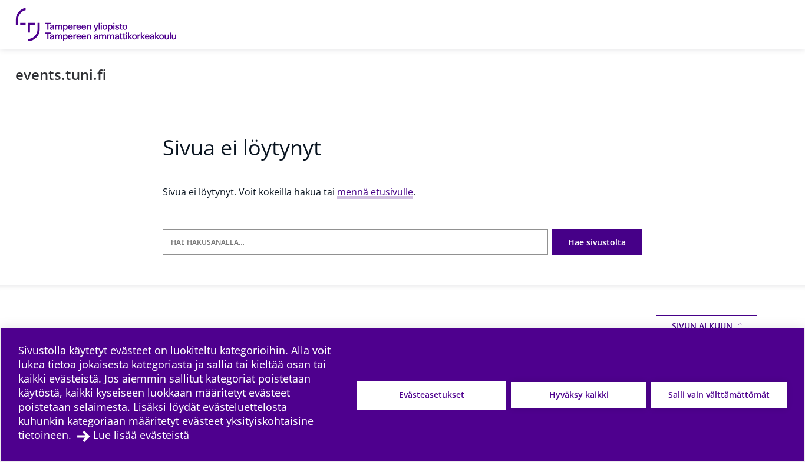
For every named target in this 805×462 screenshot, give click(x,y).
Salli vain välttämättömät (719, 394)
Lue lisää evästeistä (141, 435)
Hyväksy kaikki (579, 394)
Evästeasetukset (431, 394)
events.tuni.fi (60, 74)
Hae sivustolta (597, 242)
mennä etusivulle (375, 191)
